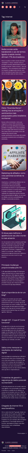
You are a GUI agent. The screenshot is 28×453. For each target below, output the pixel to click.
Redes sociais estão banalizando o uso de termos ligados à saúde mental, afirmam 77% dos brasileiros (13, 53)
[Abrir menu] (19, 7)
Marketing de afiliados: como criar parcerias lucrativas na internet (13, 175)
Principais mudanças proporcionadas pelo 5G (12, 266)
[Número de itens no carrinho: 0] (25, 7)
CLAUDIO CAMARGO (15, 446)
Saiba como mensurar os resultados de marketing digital (12, 350)
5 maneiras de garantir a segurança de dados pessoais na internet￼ (14, 380)
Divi (25, 448)
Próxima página (22, 433)
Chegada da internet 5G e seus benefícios (12, 407)
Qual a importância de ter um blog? (14, 293)
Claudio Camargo (11, 3)
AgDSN (4, 448)
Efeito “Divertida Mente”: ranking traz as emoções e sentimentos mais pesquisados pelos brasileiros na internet (14, 113)
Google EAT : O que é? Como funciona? (13, 321)
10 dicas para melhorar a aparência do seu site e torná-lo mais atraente (14, 235)
